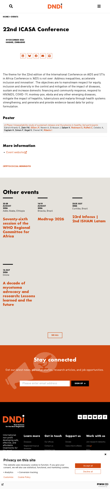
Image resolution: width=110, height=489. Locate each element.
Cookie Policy (24, 477)
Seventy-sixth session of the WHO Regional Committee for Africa (16, 227)
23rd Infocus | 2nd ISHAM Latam (89, 218)
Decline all (88, 471)
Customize (8, 477)
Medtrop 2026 (51, 219)
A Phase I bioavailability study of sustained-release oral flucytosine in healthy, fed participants (51, 125)
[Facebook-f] (105, 417)
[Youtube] (90, 417)
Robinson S (76, 128)
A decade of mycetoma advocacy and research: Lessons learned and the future (19, 294)
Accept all (88, 465)
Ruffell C (88, 128)
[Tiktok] (100, 417)
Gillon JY (35, 128)
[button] (22, 55)
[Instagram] (85, 417)
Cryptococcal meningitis (17, 166)
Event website (15, 152)
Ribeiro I (48, 130)
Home (6, 17)
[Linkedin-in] (80, 417)
